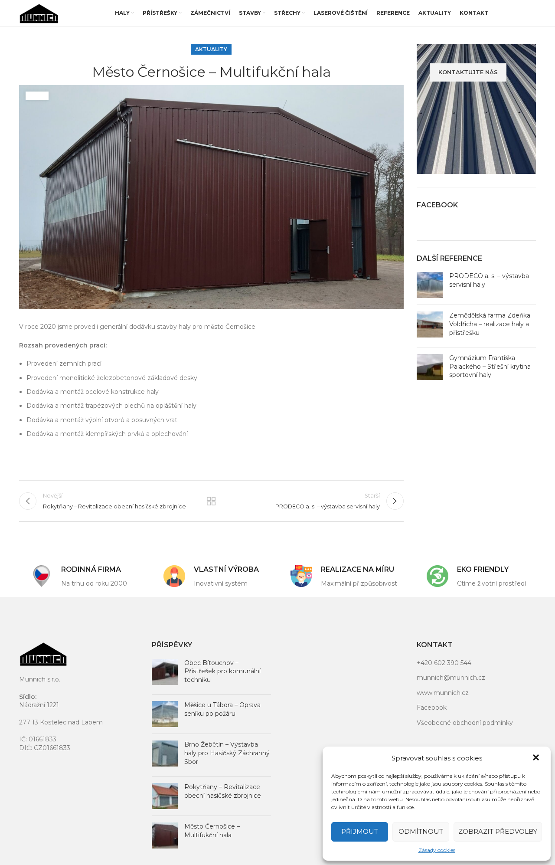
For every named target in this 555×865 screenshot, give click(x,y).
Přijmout (359, 831)
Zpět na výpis (211, 501)
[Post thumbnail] (430, 285)
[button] (537, 758)
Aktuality (211, 49)
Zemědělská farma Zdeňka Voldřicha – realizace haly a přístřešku (489, 323)
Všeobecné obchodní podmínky (465, 723)
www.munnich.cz (443, 693)
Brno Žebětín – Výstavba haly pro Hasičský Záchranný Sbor (227, 752)
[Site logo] (39, 12)
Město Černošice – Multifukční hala (212, 830)
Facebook (432, 707)
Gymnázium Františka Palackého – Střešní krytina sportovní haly (490, 366)
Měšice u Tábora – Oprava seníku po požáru (222, 709)
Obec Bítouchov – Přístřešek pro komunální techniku (222, 671)
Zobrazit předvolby (497, 831)
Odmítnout (420, 831)
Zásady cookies (436, 850)
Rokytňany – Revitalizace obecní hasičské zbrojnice (222, 791)
